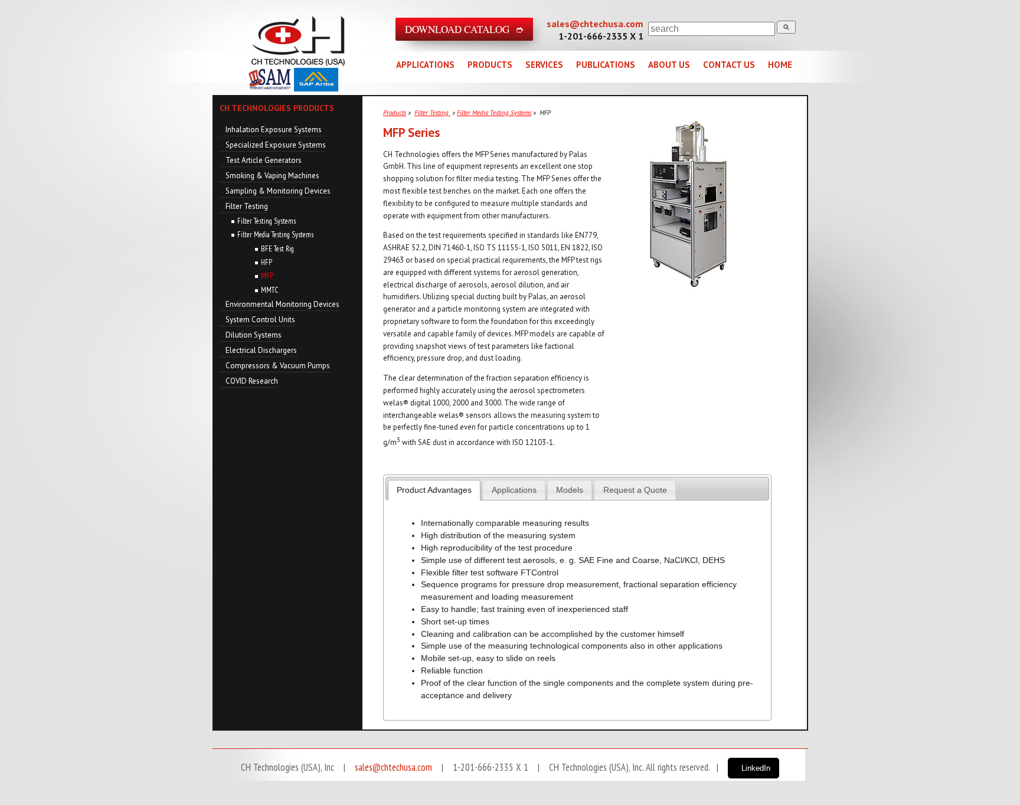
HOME (780, 64)
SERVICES (544, 64)
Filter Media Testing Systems (275, 235)
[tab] (434, 490)
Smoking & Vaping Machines (272, 176)
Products (394, 113)
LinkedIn (755, 768)
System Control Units (260, 320)
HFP (266, 262)
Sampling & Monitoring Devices (278, 191)
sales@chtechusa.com (595, 24)
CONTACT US (729, 64)
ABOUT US (669, 64)
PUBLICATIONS (605, 64)
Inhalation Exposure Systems (273, 130)
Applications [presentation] (514, 490)
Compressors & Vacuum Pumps (277, 366)
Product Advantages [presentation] (434, 490)
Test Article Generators (263, 160)
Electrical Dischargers (261, 350)
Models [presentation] (569, 490)
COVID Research (251, 381)
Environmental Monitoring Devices (282, 304)
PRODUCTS (490, 64)
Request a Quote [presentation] (635, 490)
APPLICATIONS (425, 64)
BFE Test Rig (277, 249)
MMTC (269, 290)
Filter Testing (246, 206)
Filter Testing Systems (266, 221)
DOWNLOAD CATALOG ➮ (464, 29)
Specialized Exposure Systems (275, 145)
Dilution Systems (253, 335)
